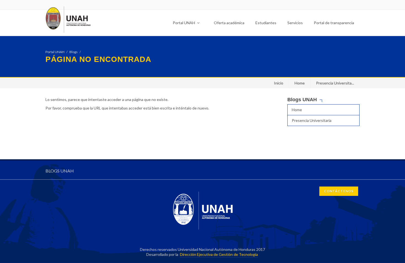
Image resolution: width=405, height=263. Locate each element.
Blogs (73, 52)
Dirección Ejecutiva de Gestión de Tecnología (219, 254)
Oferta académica (229, 22)
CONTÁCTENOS (338, 191)
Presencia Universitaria (311, 120)
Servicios (295, 22)
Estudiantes (265, 22)
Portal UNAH (184, 22)
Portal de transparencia (334, 22)
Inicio (278, 83)
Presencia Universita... (335, 83)
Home (300, 83)
